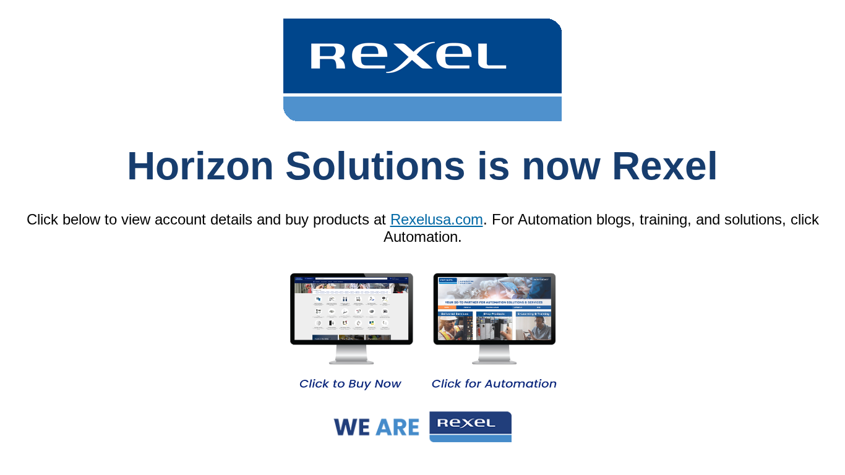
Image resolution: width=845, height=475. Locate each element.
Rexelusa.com (436, 219)
